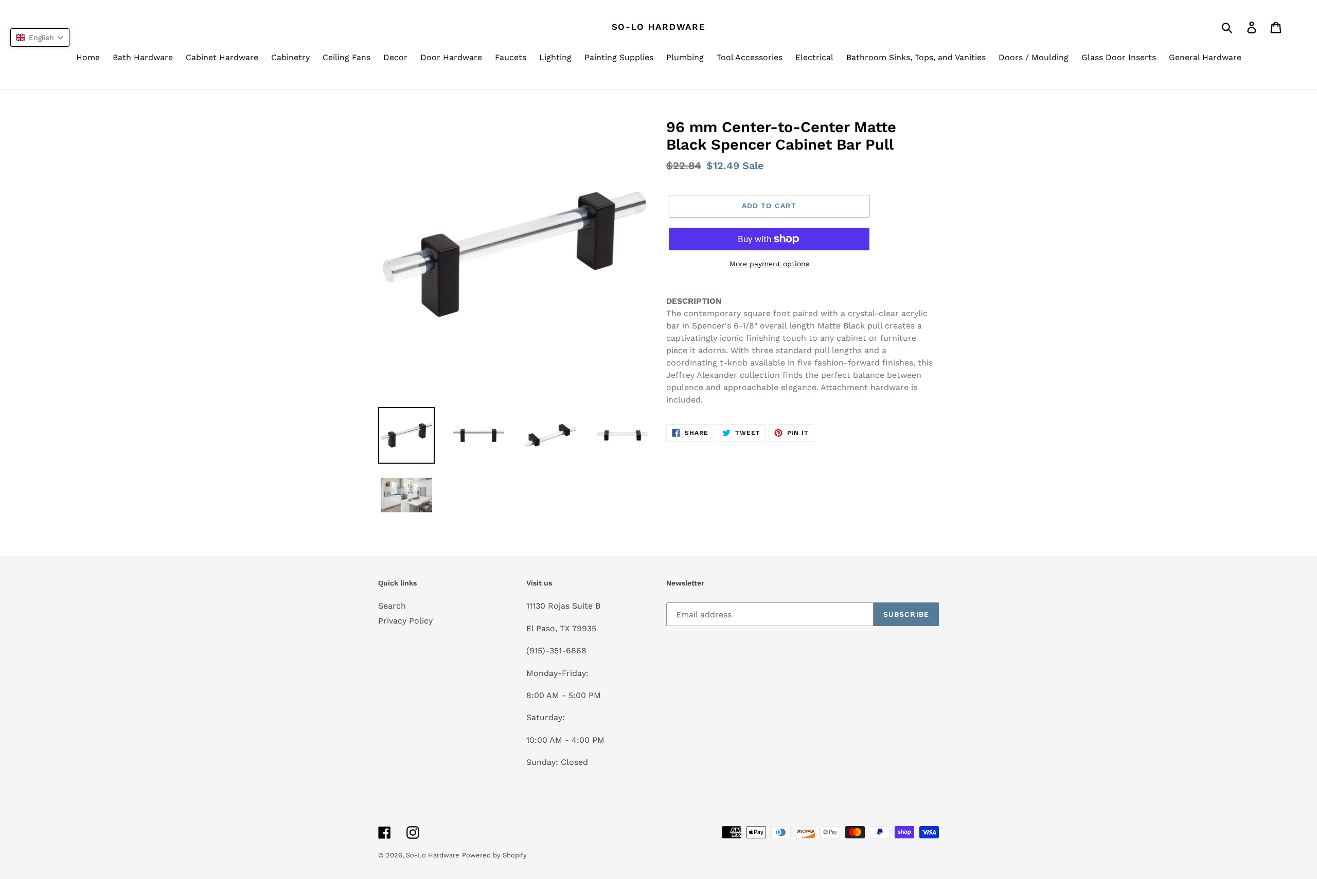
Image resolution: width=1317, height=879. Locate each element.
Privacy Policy (405, 621)
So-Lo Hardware (659, 27)
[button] (40, 37)
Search (392, 606)
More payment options (769, 264)
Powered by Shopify (494, 855)
